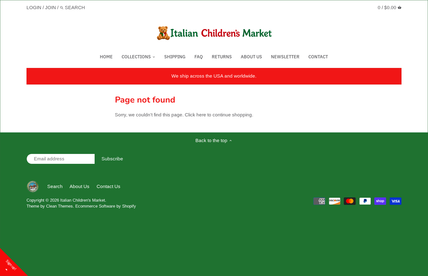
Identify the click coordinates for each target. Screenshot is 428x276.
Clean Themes (59, 206)
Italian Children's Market (82, 200)
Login (34, 7)
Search (55, 186)
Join (50, 7)
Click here (195, 114)
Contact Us (108, 186)
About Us (79, 186)
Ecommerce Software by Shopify (105, 206)
